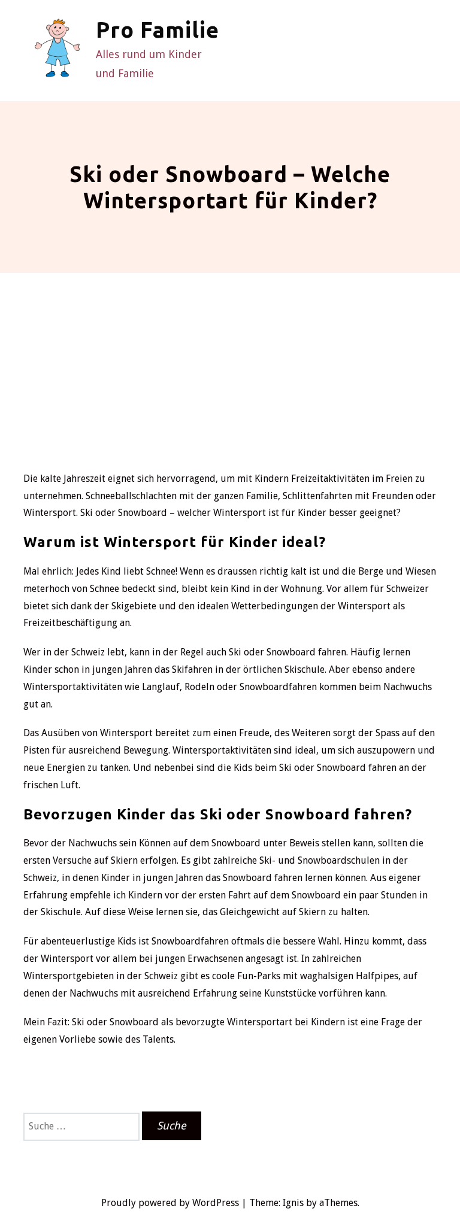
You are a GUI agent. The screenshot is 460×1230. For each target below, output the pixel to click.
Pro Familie (157, 29)
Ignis (293, 1202)
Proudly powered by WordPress (170, 1202)
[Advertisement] (230, 380)
